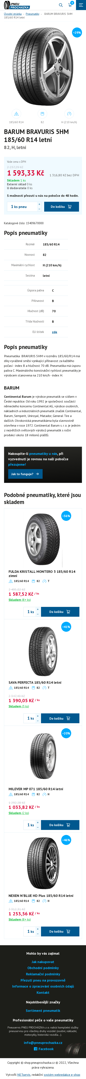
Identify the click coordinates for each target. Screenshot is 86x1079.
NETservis (23, 1075)
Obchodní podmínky (43, 968)
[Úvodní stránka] (17, 5)
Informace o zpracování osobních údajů (43, 986)
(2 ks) (19, 813)
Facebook (46, 1049)
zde (54, 332)
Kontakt (43, 993)
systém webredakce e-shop (62, 1075)
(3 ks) (19, 706)
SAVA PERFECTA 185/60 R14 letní (35, 682)
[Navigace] (81, 5)
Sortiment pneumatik (43, 1011)
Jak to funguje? (22, 474)
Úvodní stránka (13, 14)
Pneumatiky (32, 14)
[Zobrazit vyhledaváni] (61, 5)
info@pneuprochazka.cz (43, 1043)
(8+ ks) (20, 600)
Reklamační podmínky (43, 974)
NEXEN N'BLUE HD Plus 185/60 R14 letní (41, 895)
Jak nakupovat (43, 962)
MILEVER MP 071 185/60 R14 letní (36, 789)
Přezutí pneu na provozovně (43, 980)
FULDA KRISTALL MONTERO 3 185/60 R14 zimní (42, 573)
